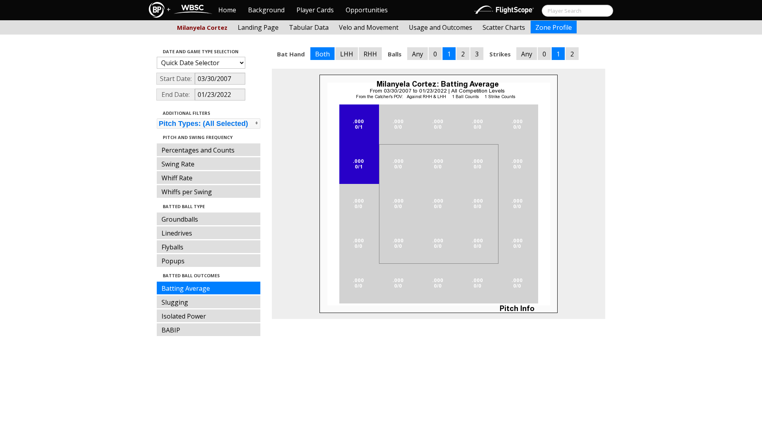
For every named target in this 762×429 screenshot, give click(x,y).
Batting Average (186, 288)
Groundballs (180, 219)
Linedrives (177, 233)
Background (266, 10)
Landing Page (258, 27)
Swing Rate (178, 164)
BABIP (171, 330)
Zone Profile (553, 27)
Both (322, 54)
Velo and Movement (368, 27)
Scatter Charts (504, 27)
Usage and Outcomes (440, 27)
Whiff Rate (177, 178)
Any (417, 54)
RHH (370, 54)
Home (227, 10)
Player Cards (315, 10)
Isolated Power (184, 316)
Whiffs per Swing (187, 191)
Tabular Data (309, 27)
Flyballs (172, 247)
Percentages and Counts (198, 150)
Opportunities (367, 10)
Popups (173, 261)
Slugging (175, 302)
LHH (346, 54)
